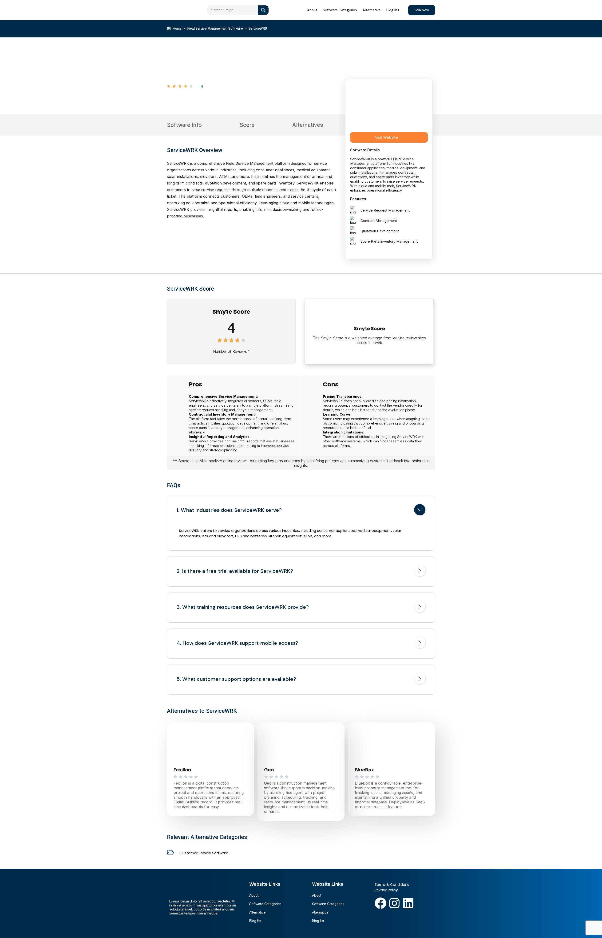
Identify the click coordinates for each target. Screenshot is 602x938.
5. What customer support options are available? (236, 679)
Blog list (392, 10)
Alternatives (307, 125)
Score (247, 125)
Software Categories (340, 10)
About (312, 10)
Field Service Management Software (215, 28)
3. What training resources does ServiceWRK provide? (243, 607)
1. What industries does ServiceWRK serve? (229, 510)
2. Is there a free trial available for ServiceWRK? (235, 571)
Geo (269, 769)
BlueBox (364, 769)
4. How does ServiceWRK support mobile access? (237, 643)
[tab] (301, 511)
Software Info (184, 125)
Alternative (372, 10)
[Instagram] (394, 903)
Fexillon (182, 769)
